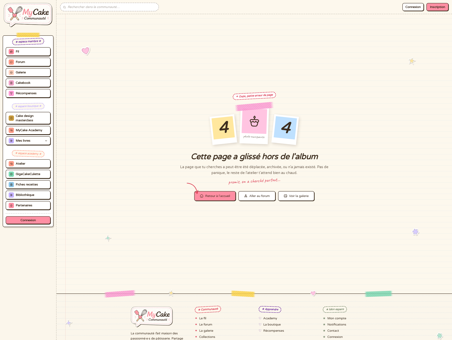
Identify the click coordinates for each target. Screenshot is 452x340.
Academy (270, 318)
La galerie (206, 331)
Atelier (20, 164)
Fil (17, 52)
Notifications (336, 324)
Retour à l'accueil (217, 196)
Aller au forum (259, 196)
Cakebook (23, 83)
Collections (207, 337)
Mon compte (336, 318)
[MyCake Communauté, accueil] (28, 15)
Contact (333, 331)
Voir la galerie (299, 196)
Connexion (28, 220)
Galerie (21, 72)
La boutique (272, 324)
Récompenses (26, 93)
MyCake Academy (29, 130)
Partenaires (24, 205)
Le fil (202, 318)
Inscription (437, 7)
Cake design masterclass (25, 118)
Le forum (205, 324)
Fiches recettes (27, 185)
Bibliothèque (25, 195)
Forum (20, 62)
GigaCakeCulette (28, 174)
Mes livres (23, 141)
